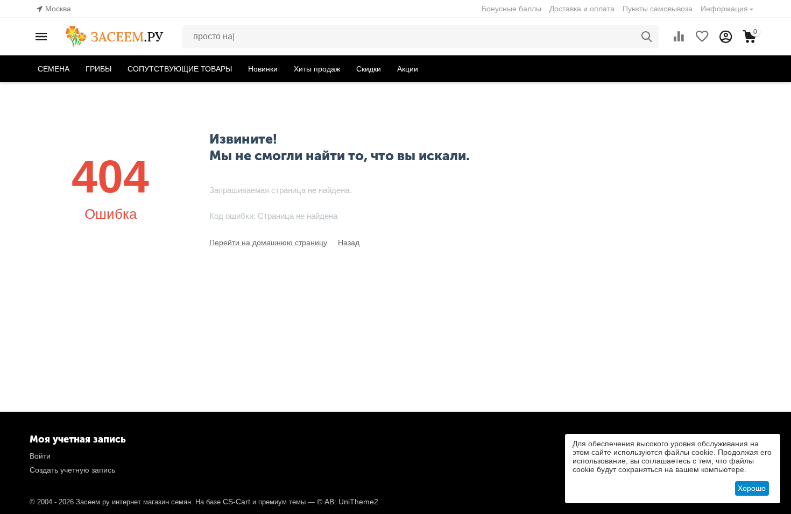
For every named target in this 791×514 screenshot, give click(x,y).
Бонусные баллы (511, 8)
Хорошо (752, 488)
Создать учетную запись (72, 470)
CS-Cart (236, 501)
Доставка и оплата (582, 8)
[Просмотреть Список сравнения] (678, 36)
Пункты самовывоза (658, 8)
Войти (40, 456)
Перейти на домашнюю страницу (268, 242)
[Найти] (647, 36)
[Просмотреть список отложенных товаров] (702, 36)
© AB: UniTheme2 (347, 501)
